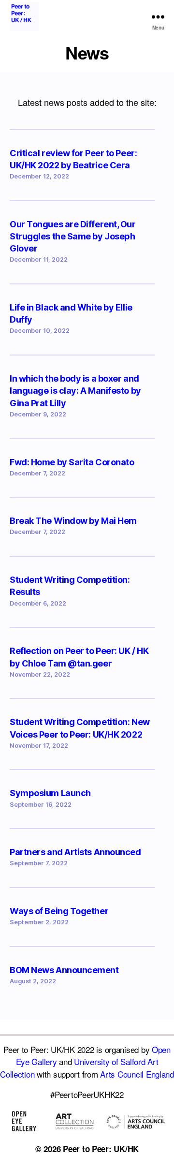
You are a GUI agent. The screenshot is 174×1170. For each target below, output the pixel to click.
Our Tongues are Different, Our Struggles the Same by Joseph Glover (73, 236)
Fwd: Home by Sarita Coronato (72, 462)
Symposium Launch (50, 793)
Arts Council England (137, 1074)
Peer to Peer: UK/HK (101, 1149)
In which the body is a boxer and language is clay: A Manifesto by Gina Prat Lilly (75, 390)
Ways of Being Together (59, 911)
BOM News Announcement (64, 970)
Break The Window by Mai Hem (73, 521)
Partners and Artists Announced (75, 852)
